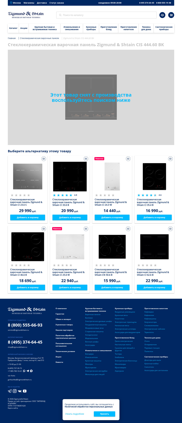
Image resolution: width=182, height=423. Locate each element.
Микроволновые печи (94, 328)
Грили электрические (124, 341)
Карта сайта (13, 408)
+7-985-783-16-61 (15, 371)
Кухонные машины (93, 361)
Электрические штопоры (125, 329)
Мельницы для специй (95, 374)
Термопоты (149, 332)
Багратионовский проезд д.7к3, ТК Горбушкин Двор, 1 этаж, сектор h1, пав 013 (26, 359)
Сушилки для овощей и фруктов (125, 349)
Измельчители (91, 357)
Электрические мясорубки (96, 371)
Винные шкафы (91, 341)
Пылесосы (148, 351)
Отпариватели (150, 344)
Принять (104, 413)
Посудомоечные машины (96, 324)
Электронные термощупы (125, 322)
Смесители (149, 367)
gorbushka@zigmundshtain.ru (20, 379)
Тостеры (118, 354)
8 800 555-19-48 (163, 3)
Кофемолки (149, 315)
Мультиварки (120, 367)
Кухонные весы (121, 315)
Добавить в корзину (28, 217)
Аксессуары (90, 345)
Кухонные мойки (151, 363)
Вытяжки (89, 318)
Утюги (147, 341)
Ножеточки (119, 318)
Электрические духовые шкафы (98, 321)
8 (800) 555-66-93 (25, 325)
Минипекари (120, 364)
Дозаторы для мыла (152, 360)
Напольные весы (122, 325)
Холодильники (91, 335)
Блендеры (89, 354)
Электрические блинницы (126, 361)
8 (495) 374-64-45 (25, 342)
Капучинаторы (150, 322)
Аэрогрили (119, 371)
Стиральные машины (94, 331)
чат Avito (11, 375)
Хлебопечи (119, 357)
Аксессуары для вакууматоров (127, 332)
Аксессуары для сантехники (156, 370)
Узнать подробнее (74, 414)
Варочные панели (92, 314)
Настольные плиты (123, 344)
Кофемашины (150, 318)
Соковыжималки (151, 325)
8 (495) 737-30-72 (15, 368)
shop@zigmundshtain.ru (17, 347)
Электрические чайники (154, 329)
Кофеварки (149, 312)
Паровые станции (152, 348)
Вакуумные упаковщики (125, 312)
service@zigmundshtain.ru (18, 330)
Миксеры (89, 364)
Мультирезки (90, 367)
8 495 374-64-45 (146, 3)
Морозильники (91, 338)
